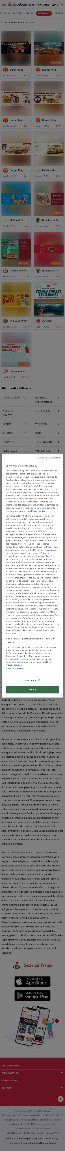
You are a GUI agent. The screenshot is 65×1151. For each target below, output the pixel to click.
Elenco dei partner (15, 668)
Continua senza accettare (49, 457)
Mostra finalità (32, 680)
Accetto (32, 689)
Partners (47, 546)
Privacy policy (38, 511)
